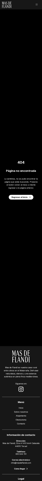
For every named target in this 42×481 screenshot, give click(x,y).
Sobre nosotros (21, 412)
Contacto (21, 423)
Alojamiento (21, 416)
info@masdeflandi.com (21, 463)
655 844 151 (21, 454)
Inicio (21, 408)
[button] (37, 4)
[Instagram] (21, 389)
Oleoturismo (21, 420)
